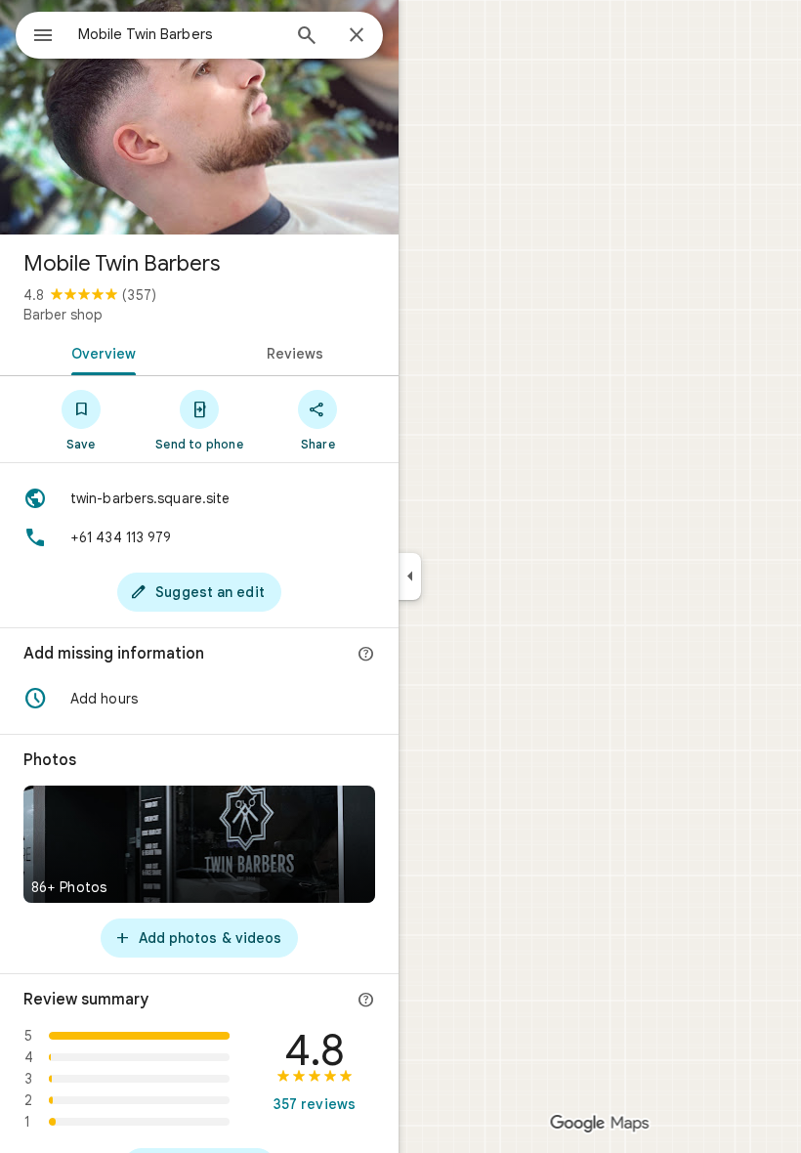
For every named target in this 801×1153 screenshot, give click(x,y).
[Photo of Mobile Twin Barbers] (199, 117)
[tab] (99, 351)
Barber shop (63, 314)
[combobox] (178, 34)
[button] (199, 698)
